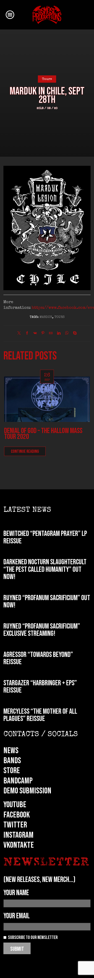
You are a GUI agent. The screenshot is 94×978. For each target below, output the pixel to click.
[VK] (35, 334)
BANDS (12, 761)
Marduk (45, 317)
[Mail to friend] (51, 334)
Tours (47, 79)
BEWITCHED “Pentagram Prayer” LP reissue (45, 537)
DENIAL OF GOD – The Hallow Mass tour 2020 (43, 433)
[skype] (74, 334)
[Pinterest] (43, 334)
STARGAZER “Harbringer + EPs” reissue (40, 687)
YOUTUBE (14, 805)
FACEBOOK (16, 815)
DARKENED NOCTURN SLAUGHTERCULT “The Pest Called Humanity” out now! (44, 569)
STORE (11, 771)
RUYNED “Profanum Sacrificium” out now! (46, 602)
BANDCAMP (18, 781)
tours (59, 317)
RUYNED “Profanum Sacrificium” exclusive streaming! (41, 630)
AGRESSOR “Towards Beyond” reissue (38, 658)
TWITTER (15, 825)
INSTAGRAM (18, 835)
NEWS (10, 751)
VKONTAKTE (18, 845)
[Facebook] (27, 334)
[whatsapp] (67, 334)
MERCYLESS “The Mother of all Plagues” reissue (40, 715)
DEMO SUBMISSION (27, 791)
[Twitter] (20, 334)
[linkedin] (59, 334)
